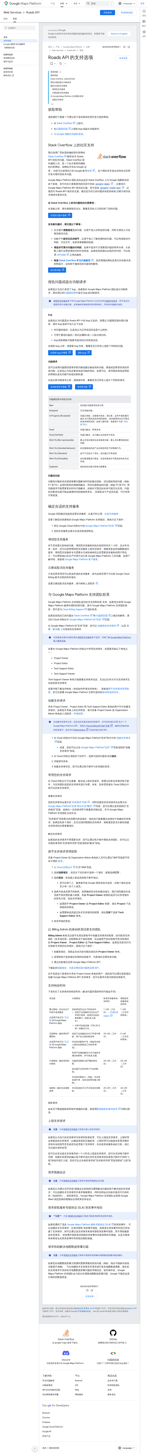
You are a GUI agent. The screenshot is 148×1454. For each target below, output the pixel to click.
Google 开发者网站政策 (81, 1311)
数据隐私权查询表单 (107, 1109)
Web (77, 1390)
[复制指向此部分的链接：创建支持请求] (68, 701)
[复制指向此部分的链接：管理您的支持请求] (74, 775)
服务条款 (112, 1394)
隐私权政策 (54, 1448)
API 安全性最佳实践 (51, 1390)
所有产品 (46, 1436)
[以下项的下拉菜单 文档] (67, 3)
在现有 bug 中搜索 (58, 352)
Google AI (46, 1431)
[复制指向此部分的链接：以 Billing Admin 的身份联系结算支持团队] (104, 929)
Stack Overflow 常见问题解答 (74, 260)
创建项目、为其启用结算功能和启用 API (78, 968)
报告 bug (82, 352)
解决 (55, 629)
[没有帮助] (129, 47)
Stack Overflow (64, 123)
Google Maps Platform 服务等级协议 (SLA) (89, 1224)
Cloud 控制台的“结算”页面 (98, 726)
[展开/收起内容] (60, 72)
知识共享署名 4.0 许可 (87, 1308)
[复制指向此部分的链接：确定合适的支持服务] (82, 506)
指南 (5, 18)
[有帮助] (124, 47)
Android (78, 1380)
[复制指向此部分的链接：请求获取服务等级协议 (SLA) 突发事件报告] (105, 1208)
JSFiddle (61, 254)
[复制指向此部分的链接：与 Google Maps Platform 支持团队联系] (112, 595)
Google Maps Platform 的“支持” (86, 619)
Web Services (12, 12)
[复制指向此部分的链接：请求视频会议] (68, 1172)
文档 (62, 3)
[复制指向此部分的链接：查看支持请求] (65, 796)
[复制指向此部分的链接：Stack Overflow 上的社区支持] (97, 145)
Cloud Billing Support (73, 609)
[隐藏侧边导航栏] (35, 1449)
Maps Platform (31, 3)
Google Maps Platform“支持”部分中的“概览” (70, 806)
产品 (53, 3)
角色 (60, 861)
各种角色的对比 (110, 692)
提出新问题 (55, 270)
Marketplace (79, 730)
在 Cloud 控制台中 (63, 867)
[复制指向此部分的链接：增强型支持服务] (71, 539)
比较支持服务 (111, 513)
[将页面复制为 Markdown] (60, 63)
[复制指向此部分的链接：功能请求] (60, 361)
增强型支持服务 (60, 301)
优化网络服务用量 (50, 1394)
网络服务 (79, 1394)
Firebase (46, 1422)
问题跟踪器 (62, 129)
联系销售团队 (127, 12)
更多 (76, 3)
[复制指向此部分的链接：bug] (55, 315)
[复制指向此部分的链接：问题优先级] (62, 475)
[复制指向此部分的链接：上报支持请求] (68, 1121)
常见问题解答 (48, 1380)
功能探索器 (47, 1385)
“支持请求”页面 (79, 802)
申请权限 (78, 713)
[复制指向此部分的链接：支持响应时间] (68, 985)
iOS (76, 1385)
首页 (50, 47)
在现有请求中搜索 (58, 387)
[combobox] (99, 3)
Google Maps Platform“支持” (99, 525)
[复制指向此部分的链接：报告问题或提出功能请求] (89, 282)
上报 (62, 629)
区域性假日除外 (110, 1014)
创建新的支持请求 (107, 625)
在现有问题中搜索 (58, 215)
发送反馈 (123, 58)
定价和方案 (113, 1380)
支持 (110, 1390)
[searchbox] (19, 28)
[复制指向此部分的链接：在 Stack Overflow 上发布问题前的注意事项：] (99, 203)
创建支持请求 (111, 301)
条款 (44, 1448)
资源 (15, 18)
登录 (142, 3)
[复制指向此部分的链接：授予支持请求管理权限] (80, 851)
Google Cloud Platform (52, 1427)
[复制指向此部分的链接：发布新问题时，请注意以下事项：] (86, 224)
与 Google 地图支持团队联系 (68, 134)
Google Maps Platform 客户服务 (81, 559)
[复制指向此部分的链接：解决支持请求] (65, 834)
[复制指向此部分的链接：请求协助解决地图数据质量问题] (91, 1247)
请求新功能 (82, 387)
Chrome (46, 1417)
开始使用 (107, 12)
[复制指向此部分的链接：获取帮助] (65, 110)
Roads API (32, 12)
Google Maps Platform (72, 47)
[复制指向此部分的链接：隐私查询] (60, 1103)
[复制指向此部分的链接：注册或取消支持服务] (77, 568)
